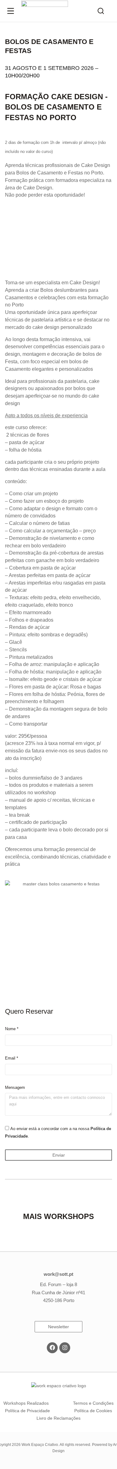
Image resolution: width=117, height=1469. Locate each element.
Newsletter (58, 1326)
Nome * (11, 1028)
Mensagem (15, 1087)
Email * (11, 1058)
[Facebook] (52, 1347)
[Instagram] (64, 1347)
